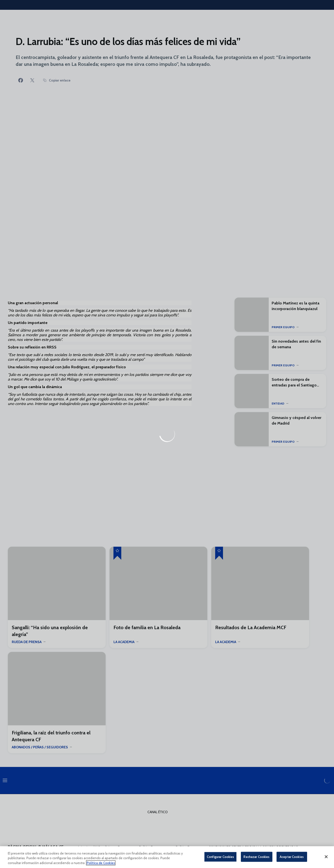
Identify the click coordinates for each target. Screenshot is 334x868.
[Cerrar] (326, 856)
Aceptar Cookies (292, 856)
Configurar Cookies (220, 856)
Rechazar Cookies (256, 856)
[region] (167, 857)
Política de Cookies (101, 863)
